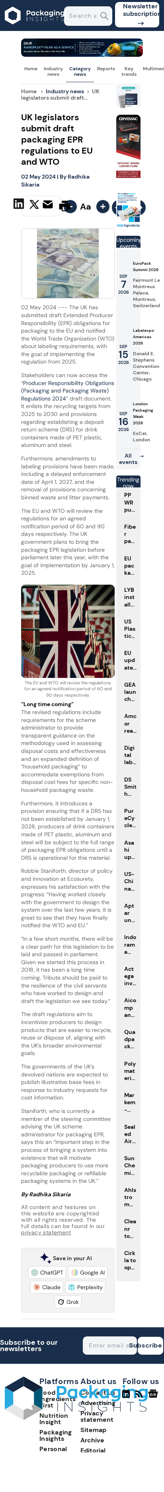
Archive (92, 1440)
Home (30, 68)
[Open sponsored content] (82, 54)
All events (128, 458)
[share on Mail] (49, 205)
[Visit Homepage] (35, 29)
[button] (47, 1272)
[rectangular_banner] (128, 226)
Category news (80, 71)
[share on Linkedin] (19, 205)
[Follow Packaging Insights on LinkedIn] (126, 1397)
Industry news (53, 71)
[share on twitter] (34, 205)
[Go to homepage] (76, 1418)
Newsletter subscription (141, 9)
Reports (106, 68)
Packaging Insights (55, 1435)
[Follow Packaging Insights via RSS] (140, 1397)
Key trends (129, 71)
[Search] (104, 17)
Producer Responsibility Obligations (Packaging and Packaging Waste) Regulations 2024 (67, 391)
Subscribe (150, 1345)
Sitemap (93, 1430)
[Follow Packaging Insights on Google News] (154, 1397)
